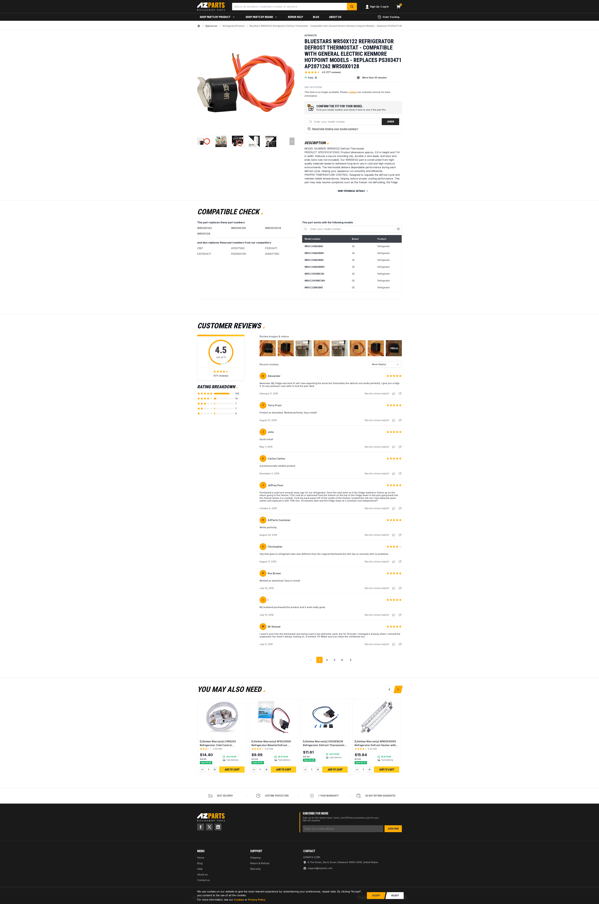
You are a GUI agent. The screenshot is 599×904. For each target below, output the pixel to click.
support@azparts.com (320, 868)
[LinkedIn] (218, 827)
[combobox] (385, 364)
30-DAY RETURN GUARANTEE (380, 795)
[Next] (290, 83)
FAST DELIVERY (225, 795)
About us (202, 874)
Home (200, 857)
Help (200, 868)
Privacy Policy (256, 899)
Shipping (255, 857)
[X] (209, 827)
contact (352, 92)
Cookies (239, 899)
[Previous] (201, 83)
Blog (200, 863)
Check (390, 121)
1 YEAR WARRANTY (328, 795)
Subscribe (393, 828)
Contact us (203, 880)
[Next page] (351, 660)
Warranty (255, 868)
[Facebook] (200, 827)
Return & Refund (259, 863)
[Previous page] (311, 660)
